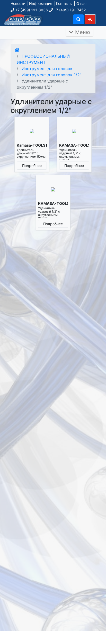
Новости (18, 3)
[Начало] (17, 50)
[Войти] (90, 19)
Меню (82, 32)
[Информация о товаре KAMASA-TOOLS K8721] (74, 131)
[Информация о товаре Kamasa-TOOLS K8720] (32, 131)
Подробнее (32, 165)
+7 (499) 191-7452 (69, 10)
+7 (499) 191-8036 (31, 10)
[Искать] (78, 19)
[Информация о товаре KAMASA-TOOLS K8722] (53, 189)
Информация (40, 3)
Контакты (64, 3)
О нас (81, 3)
